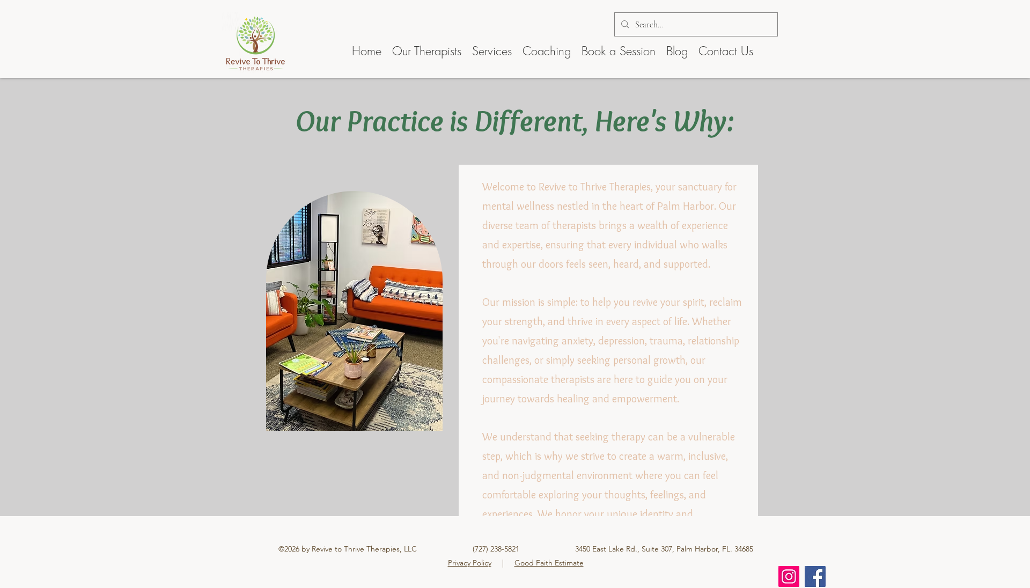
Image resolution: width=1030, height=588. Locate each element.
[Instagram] (788, 576)
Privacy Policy (469, 563)
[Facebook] (815, 576)
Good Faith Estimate (549, 563)
